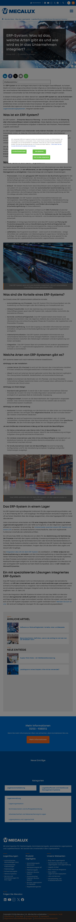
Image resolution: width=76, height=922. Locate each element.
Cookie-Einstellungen (19, 151)
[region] (38, 149)
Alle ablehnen (39, 151)
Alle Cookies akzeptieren (41, 157)
